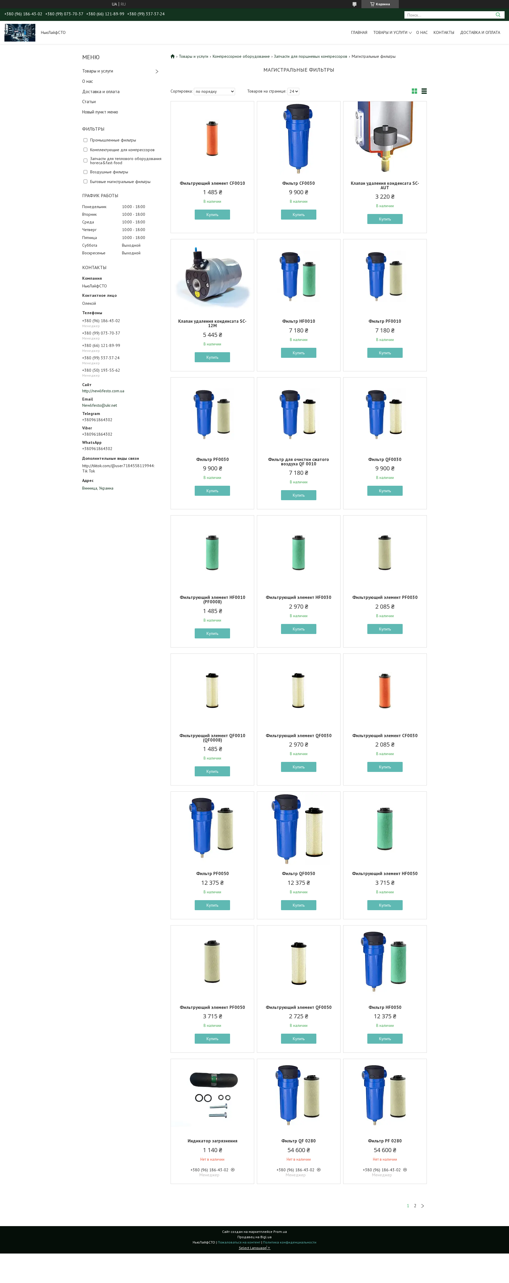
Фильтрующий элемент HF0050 (385, 873)
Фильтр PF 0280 (385, 1141)
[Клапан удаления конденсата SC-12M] (212, 276)
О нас (422, 32)
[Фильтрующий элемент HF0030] (298, 552)
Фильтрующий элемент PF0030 (385, 597)
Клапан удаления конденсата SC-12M (212, 323)
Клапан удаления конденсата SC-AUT (385, 185)
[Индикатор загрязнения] (212, 1096)
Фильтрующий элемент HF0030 (298, 597)
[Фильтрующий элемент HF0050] (385, 828)
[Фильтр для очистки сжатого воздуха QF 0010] (298, 414)
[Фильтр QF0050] (298, 828)
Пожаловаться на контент (239, 1242)
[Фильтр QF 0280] (298, 1096)
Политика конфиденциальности (289, 1242)
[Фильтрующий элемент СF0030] (385, 690)
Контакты (444, 32)
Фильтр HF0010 (298, 321)
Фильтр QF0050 (298, 873)
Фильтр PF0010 (384, 321)
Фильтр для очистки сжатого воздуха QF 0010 (298, 461)
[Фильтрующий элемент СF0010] (212, 138)
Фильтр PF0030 (212, 459)
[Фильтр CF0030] (298, 138)
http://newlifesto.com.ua (103, 390)
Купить (212, 214)
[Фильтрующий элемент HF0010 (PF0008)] (212, 552)
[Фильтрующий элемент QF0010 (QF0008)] (212, 690)
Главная (359, 32)
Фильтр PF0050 (212, 873)
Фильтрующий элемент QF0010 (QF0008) (212, 737)
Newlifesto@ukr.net (99, 405)
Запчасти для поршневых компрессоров (310, 56)
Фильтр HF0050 (384, 1007)
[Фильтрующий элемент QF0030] (298, 690)
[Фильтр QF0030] (385, 414)
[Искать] (498, 15)
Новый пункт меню (100, 112)
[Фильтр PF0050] (212, 828)
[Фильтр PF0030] (212, 414)
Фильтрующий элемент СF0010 (212, 183)
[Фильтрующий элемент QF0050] (298, 962)
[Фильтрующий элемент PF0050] (212, 962)
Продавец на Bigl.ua (254, 1237)
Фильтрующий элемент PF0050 (212, 1007)
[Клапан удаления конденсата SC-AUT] (385, 138)
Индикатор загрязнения (212, 1141)
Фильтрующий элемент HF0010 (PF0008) (212, 599)
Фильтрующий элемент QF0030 (299, 735)
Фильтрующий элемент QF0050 (299, 1007)
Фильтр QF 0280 (298, 1141)
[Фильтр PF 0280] (385, 1096)
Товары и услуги (390, 32)
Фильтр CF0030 (298, 183)
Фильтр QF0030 (384, 459)
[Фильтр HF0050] (385, 962)
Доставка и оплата (480, 32)
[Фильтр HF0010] (298, 276)
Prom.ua (280, 1231)
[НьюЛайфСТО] (19, 32)
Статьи (89, 101)
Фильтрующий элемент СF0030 (385, 735)
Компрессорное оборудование (241, 56)
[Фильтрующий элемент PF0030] (385, 552)
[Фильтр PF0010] (385, 276)
